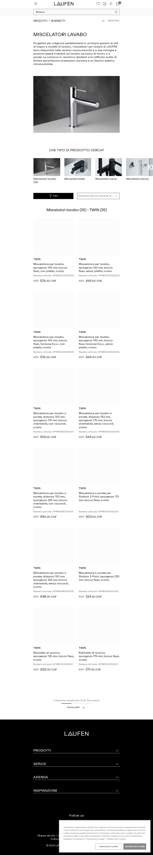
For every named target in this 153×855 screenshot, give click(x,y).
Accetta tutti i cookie (134, 846)
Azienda (40, 777)
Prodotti (40, 21)
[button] (116, 12)
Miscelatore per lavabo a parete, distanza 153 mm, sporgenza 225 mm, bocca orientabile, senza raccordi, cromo (51, 580)
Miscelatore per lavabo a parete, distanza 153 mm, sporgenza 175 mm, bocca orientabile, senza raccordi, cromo (96, 420)
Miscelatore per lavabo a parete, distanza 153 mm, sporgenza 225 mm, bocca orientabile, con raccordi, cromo (50, 500)
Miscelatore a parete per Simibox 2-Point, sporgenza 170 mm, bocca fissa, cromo (99, 497)
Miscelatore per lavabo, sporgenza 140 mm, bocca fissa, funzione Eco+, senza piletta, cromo (96, 342)
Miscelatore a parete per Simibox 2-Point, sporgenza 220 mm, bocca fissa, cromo (99, 576)
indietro (114, 20)
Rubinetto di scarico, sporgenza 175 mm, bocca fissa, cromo (99, 656)
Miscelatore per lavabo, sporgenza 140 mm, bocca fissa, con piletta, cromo (50, 267)
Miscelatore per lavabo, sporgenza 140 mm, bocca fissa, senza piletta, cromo (96, 267)
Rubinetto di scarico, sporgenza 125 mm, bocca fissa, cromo (53, 656)
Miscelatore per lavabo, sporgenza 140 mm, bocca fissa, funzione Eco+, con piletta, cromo (50, 342)
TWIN (36, 259)
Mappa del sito (46, 835)
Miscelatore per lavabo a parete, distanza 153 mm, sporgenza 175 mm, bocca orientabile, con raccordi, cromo (50, 420)
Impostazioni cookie (108, 846)
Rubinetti (58, 21)
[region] (105, 836)
